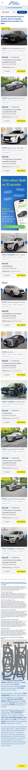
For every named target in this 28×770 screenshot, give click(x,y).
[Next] (26, 36)
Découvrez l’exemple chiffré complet (9, 113)
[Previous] (2, 36)
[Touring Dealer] (14, 2)
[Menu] (2, 3)
